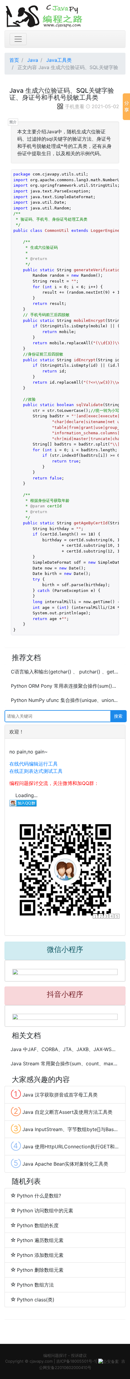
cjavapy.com (41, 1361)
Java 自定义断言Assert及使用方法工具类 (61, 1111)
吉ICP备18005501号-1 (76, 1361)
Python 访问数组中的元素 (45, 1210)
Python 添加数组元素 (40, 1255)
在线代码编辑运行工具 (33, 764)
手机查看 (74, 106)
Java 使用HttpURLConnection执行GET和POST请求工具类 (65, 1146)
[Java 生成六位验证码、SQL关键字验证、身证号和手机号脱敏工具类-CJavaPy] (65, 15)
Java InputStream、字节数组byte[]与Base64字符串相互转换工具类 (65, 1128)
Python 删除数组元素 (40, 1270)
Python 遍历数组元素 (40, 1240)
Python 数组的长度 (38, 1225)
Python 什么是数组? (39, 1196)
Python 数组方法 (35, 1285)
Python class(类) (35, 1300)
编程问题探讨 (55, 1355)
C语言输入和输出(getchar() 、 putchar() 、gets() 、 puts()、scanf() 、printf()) (65, 672)
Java (32, 60)
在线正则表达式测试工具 (36, 771)
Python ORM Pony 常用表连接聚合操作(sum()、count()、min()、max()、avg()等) (65, 686)
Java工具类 (59, 60)
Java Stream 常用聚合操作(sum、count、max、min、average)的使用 (65, 1063)
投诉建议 (79, 1355)
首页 (14, 60)
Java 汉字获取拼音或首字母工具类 (54, 1094)
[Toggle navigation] (18, 39)
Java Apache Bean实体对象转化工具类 (59, 1163)
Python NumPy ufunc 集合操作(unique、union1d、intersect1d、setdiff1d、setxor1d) (65, 700)
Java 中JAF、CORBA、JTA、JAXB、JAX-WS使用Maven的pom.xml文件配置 (65, 1049)
